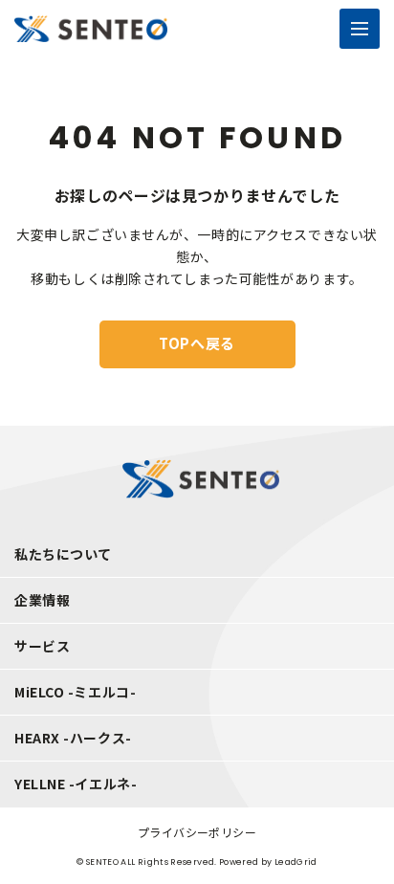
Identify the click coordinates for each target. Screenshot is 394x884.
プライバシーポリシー (197, 832)
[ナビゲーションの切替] (359, 29)
